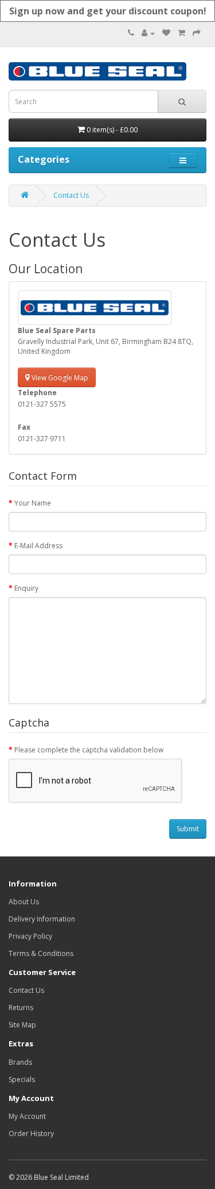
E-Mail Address (38, 545)
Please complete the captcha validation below (88, 750)
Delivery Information (42, 919)
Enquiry (26, 588)
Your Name (32, 503)
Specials (22, 1079)
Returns (21, 1007)
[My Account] (148, 33)
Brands (20, 1062)
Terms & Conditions (41, 953)
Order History (31, 1133)
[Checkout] (197, 33)
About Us (24, 902)
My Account (27, 1116)
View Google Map (59, 378)
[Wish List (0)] (166, 33)
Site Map (22, 1025)
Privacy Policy (30, 936)
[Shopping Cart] (181, 33)
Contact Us (71, 195)
